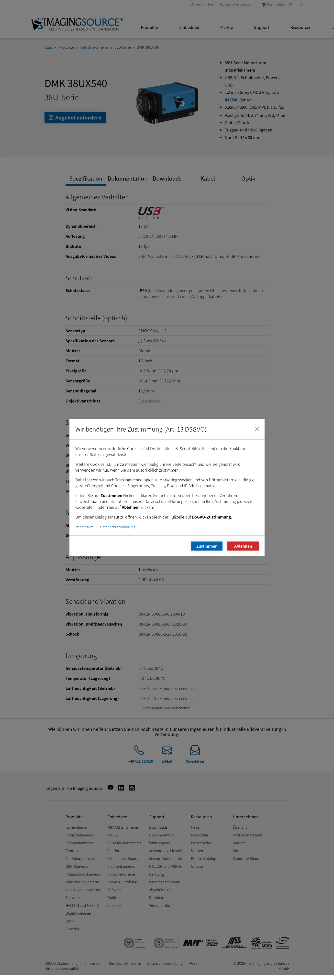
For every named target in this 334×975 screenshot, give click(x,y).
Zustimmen (207, 546)
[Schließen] (257, 429)
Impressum (84, 526)
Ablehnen (243, 546)
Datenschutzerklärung (117, 526)
